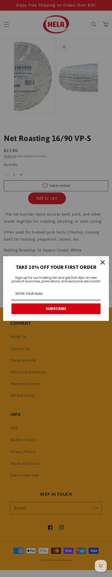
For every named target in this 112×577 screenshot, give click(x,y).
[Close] (102, 262)
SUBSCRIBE (56, 308)
